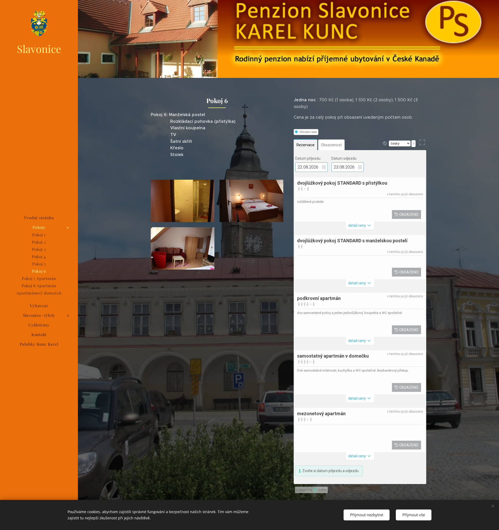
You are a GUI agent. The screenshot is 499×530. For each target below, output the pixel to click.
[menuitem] (39, 218)
